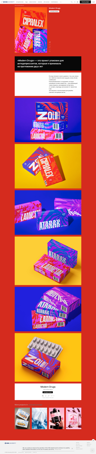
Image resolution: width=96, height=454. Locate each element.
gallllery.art (89, 444)
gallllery (88, 442)
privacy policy (21, 452)
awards (40, 2)
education (78, 447)
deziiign (77, 442)
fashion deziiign (79, 445)
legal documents (28, 452)
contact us (35, 452)
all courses (46, 2)
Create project (85, 2)
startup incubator (79, 448)
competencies (19, 2)
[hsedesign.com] (8, 2)
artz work (78, 444)
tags (26, 2)
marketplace (54, 2)
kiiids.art (88, 445)
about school (32, 2)
